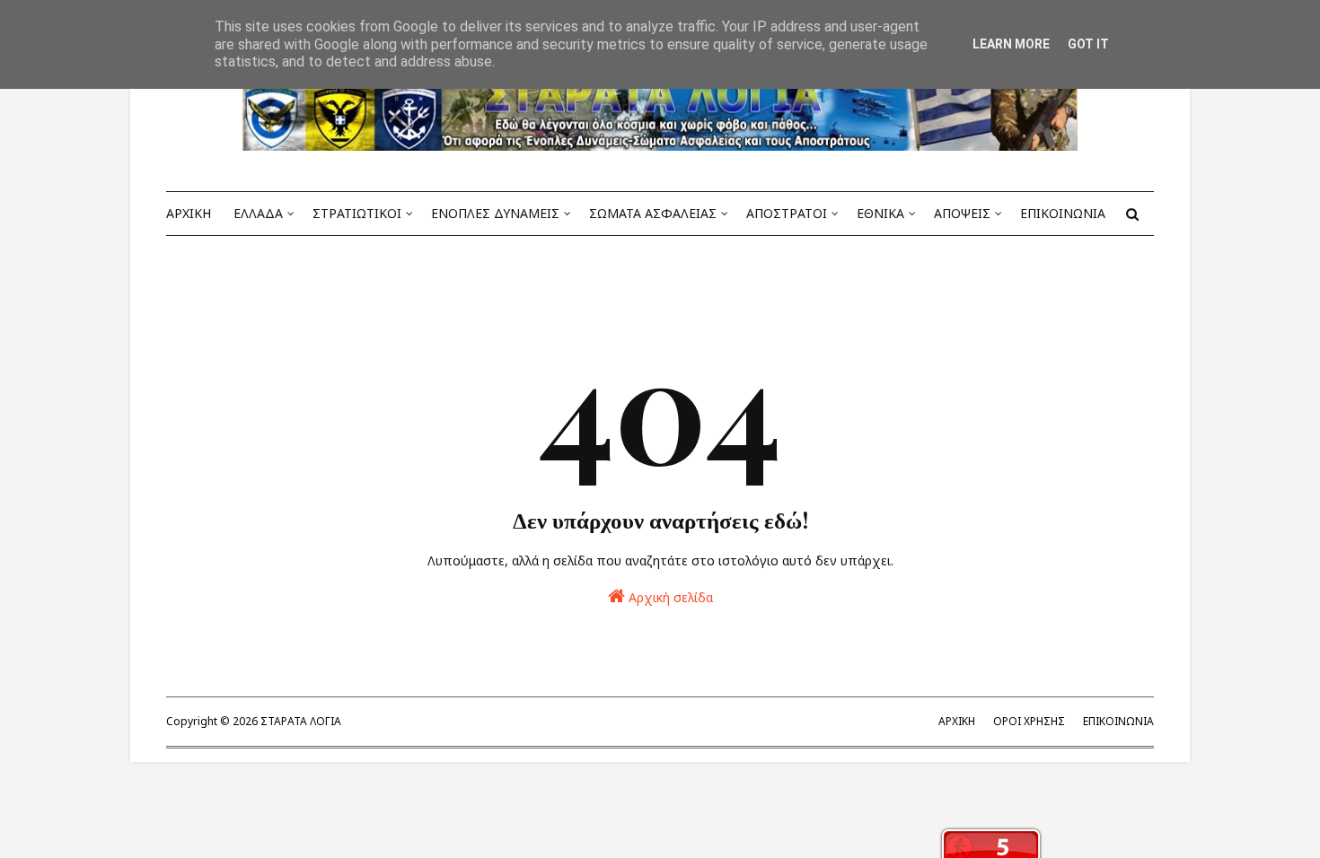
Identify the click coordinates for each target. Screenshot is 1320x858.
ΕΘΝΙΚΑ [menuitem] (880, 213)
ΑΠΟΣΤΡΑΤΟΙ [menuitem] (786, 213)
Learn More (1011, 44)
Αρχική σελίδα (669, 597)
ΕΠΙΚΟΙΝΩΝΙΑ (1118, 721)
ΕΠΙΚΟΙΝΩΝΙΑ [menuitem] (1062, 213)
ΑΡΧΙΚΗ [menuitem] (188, 213)
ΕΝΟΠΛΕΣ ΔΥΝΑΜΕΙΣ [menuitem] (495, 213)
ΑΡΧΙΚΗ (956, 721)
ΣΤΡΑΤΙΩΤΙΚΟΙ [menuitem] (356, 213)
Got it (1088, 44)
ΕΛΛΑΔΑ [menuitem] (258, 213)
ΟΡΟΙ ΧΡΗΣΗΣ (1029, 721)
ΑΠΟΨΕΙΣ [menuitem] (962, 213)
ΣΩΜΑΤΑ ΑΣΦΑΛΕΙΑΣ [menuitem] (653, 213)
